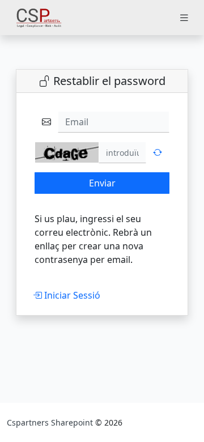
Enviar (102, 183)
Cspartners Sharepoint (51, 422)
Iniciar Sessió (71, 295)
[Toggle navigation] (184, 18)
